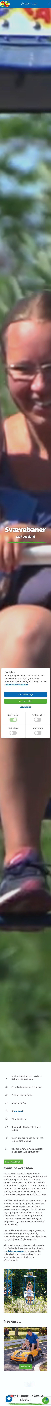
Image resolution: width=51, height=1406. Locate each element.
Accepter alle (25, 701)
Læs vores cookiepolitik (16, 684)
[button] (25, 707)
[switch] (13, 720)
